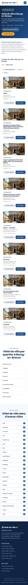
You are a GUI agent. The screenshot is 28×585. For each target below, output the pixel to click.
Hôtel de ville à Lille (6, 553)
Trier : (3, 65)
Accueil (3, 25)
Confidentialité (19, 578)
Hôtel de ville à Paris (6, 546)
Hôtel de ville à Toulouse (8, 551)
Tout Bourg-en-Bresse (11, 29)
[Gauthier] (14, 314)
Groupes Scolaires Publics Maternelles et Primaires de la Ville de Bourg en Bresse (13, 126)
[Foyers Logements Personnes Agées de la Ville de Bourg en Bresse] (14, 149)
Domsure (6, 259)
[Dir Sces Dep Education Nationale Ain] (14, 281)
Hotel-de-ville (11, 3)
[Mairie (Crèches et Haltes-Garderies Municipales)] (14, 184)
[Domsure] (14, 249)
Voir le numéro (10, 103)
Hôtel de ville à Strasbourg (8, 556)
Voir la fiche (20, 103)
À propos (18, 580)
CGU (14, 578)
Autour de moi (9, 34)
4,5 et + (6, 72)
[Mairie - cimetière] (14, 217)
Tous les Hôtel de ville (7, 566)
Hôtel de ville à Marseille (7, 548)
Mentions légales (8, 578)
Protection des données (9, 580)
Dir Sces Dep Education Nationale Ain (11, 292)
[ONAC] (14, 83)
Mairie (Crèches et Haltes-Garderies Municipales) (12, 195)
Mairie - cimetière (9, 228)
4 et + (20, 69)
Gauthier (6, 324)
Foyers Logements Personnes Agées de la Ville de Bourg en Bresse (13, 161)
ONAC (5, 93)
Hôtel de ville (10, 25)
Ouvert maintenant (9, 69)
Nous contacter (5, 571)
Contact (23, 580)
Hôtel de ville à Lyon (6, 558)
